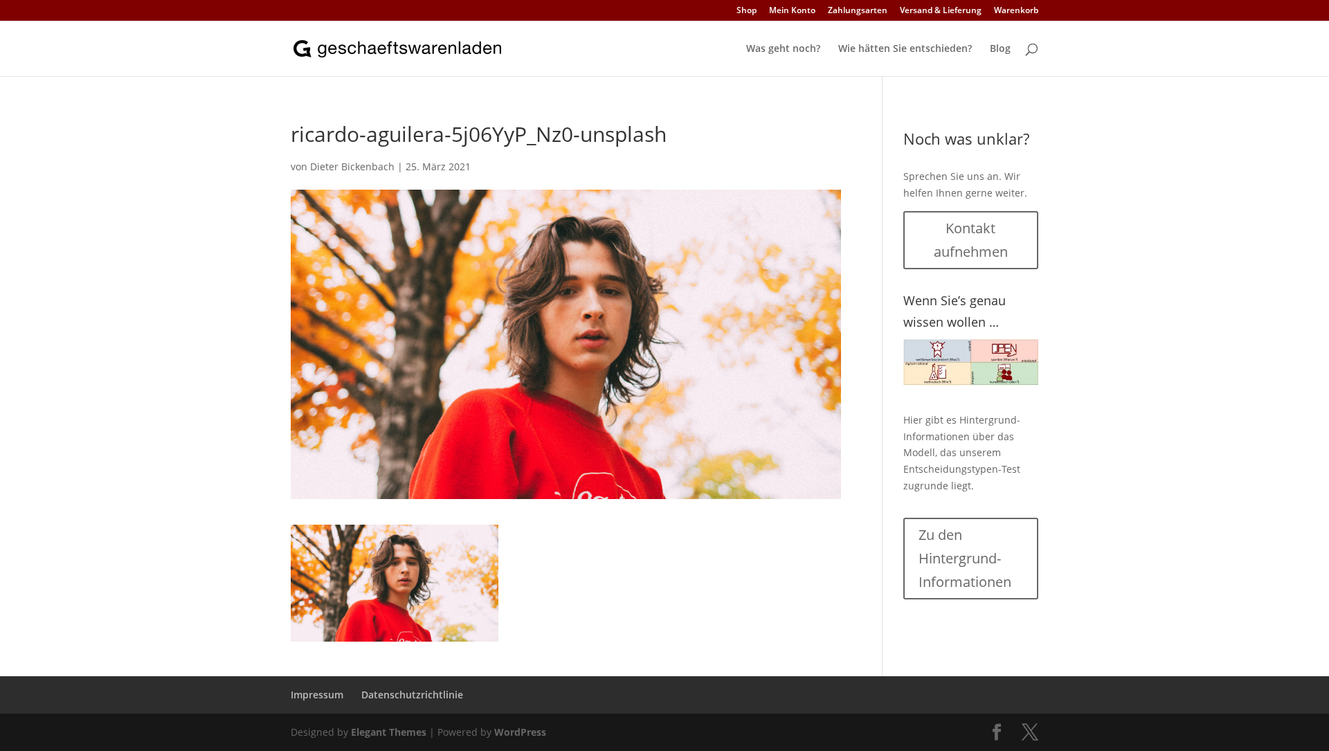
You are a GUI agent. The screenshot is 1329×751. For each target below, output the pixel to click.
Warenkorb (1016, 11)
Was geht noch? (783, 49)
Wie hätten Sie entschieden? (905, 49)
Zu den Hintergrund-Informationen (965, 558)
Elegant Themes (388, 732)
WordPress (520, 732)
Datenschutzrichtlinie (412, 694)
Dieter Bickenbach (352, 166)
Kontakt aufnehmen (971, 240)
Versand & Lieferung (941, 11)
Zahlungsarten (857, 11)
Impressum (317, 694)
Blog (1000, 49)
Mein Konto (792, 11)
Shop (746, 11)
